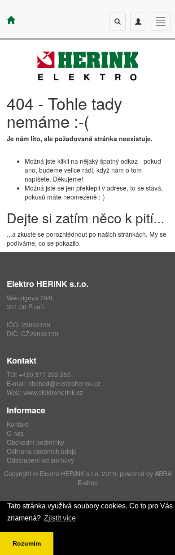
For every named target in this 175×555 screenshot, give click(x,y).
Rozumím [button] (27, 543)
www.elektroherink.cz (53, 392)
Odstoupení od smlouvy (40, 459)
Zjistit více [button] (60, 518)
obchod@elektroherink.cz (64, 383)
